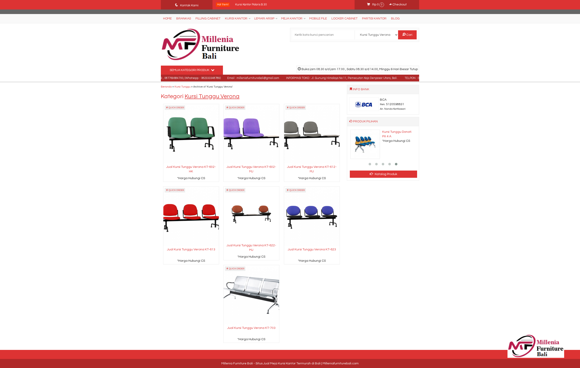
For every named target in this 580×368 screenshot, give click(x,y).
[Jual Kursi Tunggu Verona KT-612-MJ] (312, 133)
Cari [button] (409, 34)
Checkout (399, 4)
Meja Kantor (291, 18)
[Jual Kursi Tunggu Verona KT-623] (312, 216)
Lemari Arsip (264, 18)
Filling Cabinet (208, 18)
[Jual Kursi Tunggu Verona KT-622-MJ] (251, 214)
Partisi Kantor (374, 18)
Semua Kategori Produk (190, 70)
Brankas (183, 18)
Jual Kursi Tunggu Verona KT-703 (251, 328)
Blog (395, 18)
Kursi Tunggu (182, 86)
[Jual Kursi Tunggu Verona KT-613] (191, 216)
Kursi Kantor (236, 18)
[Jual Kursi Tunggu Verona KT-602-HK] (191, 133)
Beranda (166, 86)
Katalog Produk (385, 174)
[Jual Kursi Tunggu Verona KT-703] (251, 294)
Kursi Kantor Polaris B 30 (251, 4)
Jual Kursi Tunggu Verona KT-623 (312, 249)
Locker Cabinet (344, 18)
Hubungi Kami (192, 178)
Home (167, 18)
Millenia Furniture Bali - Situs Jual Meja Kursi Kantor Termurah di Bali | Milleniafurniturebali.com (290, 363)
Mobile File (318, 18)
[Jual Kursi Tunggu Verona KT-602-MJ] (251, 133)
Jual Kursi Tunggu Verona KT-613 (191, 249)
